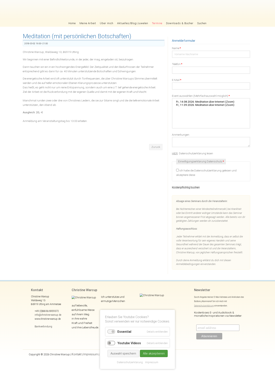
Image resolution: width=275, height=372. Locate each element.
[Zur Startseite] (137, 10)
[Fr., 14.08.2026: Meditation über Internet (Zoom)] (211, 101)
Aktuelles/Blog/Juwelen (132, 23)
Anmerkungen (180, 134)
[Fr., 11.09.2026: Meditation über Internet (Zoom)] (211, 105)
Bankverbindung (43, 326)
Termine (157, 23)
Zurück (155, 146)
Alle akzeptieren (154, 353)
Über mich (106, 23)
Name (176, 48)
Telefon (177, 64)
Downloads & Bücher (179, 23)
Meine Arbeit (88, 23)
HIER (175, 153)
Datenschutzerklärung (204, 306)
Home (72, 23)
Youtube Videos (129, 343)
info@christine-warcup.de (48, 314)
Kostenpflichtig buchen (186, 187)
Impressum (90, 354)
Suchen (202, 23)
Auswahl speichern (123, 353)
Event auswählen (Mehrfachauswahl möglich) (201, 95)
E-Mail (176, 79)
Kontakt (77, 354)
